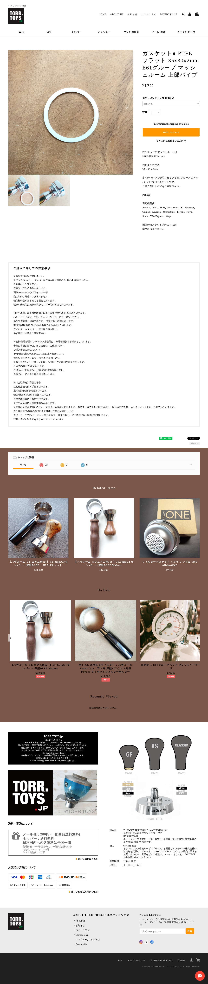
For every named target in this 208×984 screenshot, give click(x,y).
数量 (144, 112)
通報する (194, 443)
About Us (116, 14)
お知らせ (132, 14)
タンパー (76, 32)
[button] (10, 638)
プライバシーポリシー (136, 960)
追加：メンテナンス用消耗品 (158, 98)
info (21, 32)
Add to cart (171, 132)
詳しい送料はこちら (88, 859)
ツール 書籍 (159, 32)
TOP (120, 960)
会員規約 (181, 960)
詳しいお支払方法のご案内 (84, 892)
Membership (168, 14)
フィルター (104, 32)
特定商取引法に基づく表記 (161, 960)
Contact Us (81, 944)
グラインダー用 (186, 32)
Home (102, 14)
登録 (190, 931)
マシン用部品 (131, 32)
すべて (23, 465)
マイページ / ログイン (89, 939)
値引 (49, 32)
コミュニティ (148, 14)
